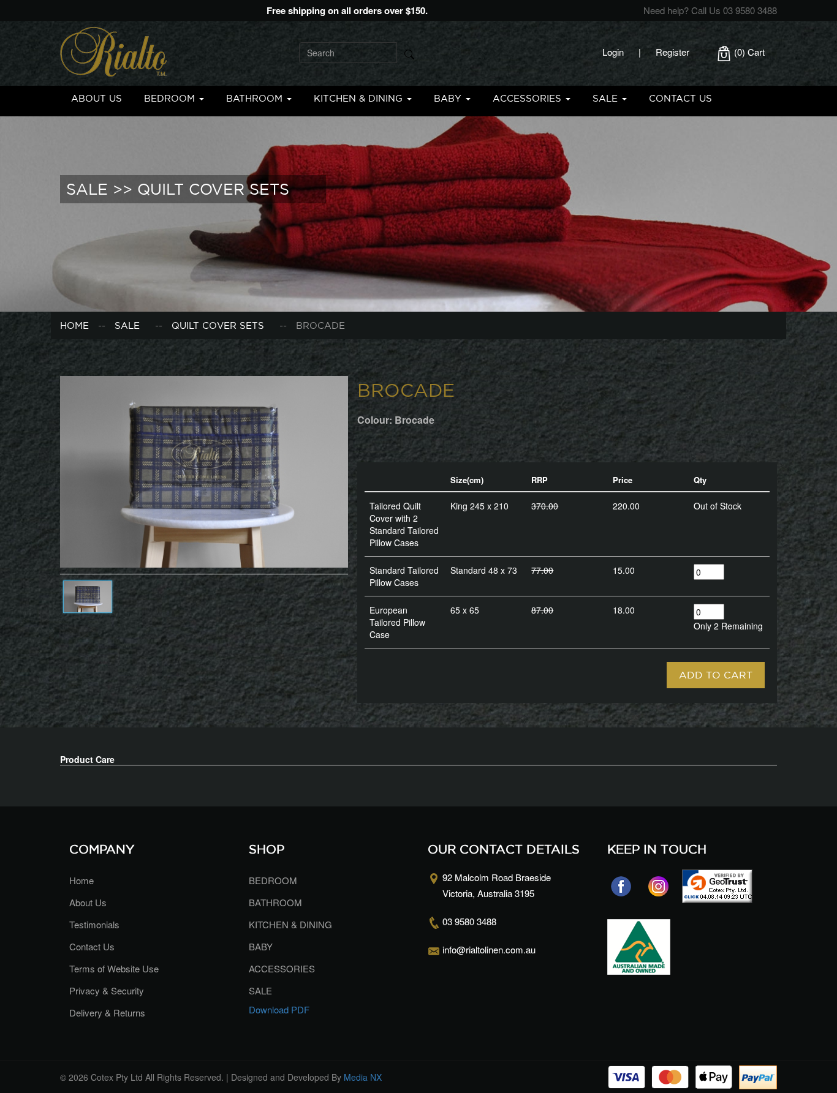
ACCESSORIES (528, 98)
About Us (96, 98)
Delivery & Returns (107, 1012)
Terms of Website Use (114, 968)
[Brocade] (204, 471)
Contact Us (680, 98)
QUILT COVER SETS (218, 325)
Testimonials (94, 924)
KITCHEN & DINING (360, 98)
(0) (748, 51)
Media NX (363, 1077)
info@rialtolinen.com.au (489, 949)
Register (672, 51)
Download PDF (279, 1009)
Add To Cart (715, 674)
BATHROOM (256, 98)
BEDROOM (171, 98)
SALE (607, 98)
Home (74, 325)
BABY (449, 98)
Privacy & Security (106, 990)
